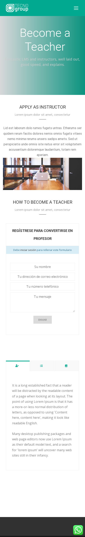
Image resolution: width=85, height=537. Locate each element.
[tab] (18, 366)
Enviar (42, 319)
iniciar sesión (28, 250)
